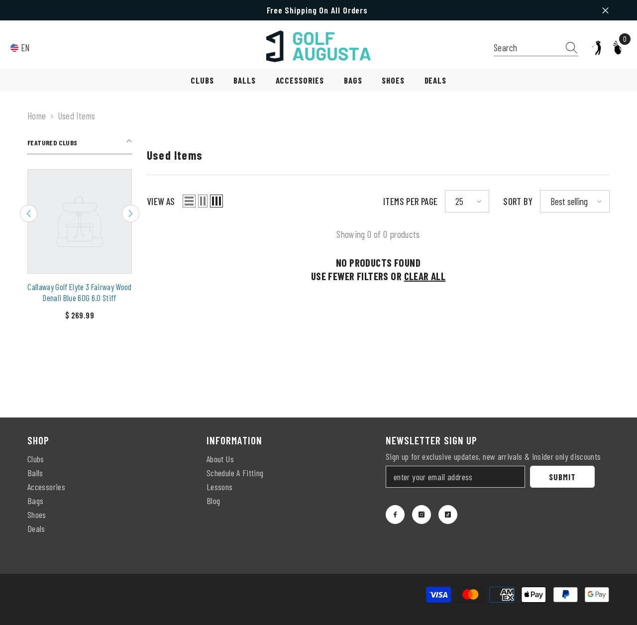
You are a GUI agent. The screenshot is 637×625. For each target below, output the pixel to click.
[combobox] (526, 47)
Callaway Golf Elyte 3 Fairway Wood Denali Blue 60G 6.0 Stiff (79, 292)
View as (161, 201)
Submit (562, 477)
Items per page (410, 201)
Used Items (77, 115)
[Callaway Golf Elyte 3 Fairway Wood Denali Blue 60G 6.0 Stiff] (79, 221)
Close (605, 10)
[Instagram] (421, 514)
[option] (79, 248)
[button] (28, 213)
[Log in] (597, 47)
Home (36, 115)
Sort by (517, 201)
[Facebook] (395, 514)
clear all (425, 276)
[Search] (536, 47)
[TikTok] (447, 514)
